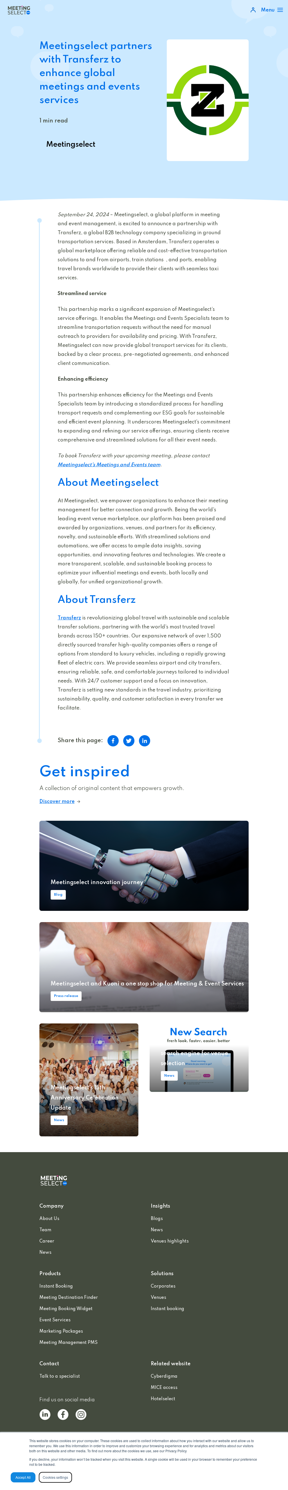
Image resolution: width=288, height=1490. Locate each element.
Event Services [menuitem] (55, 1320)
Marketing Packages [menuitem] (61, 1331)
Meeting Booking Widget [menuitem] (66, 1309)
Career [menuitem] (46, 1241)
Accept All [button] (23, 1477)
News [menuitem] (45, 1252)
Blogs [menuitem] (157, 1219)
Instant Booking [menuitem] (56, 1286)
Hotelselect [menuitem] (163, 1399)
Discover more (57, 801)
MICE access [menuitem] (164, 1388)
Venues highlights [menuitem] (170, 1241)
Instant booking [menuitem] (167, 1309)
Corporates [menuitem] (163, 1286)
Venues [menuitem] (158, 1297)
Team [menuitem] (45, 1230)
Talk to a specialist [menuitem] (59, 1376)
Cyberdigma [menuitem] (164, 1376)
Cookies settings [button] (55, 1477)
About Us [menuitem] (49, 1219)
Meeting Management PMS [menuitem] (68, 1342)
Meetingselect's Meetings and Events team (109, 464)
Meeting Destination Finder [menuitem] (68, 1297)
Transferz (69, 618)
